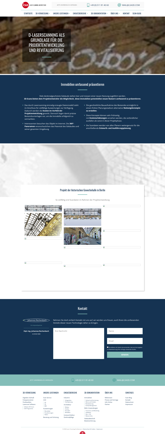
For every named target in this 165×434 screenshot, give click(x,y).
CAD (44, 400)
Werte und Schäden (91, 402)
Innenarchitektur (69, 415)
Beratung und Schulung (51, 417)
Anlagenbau (68, 400)
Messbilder (47, 411)
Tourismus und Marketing (92, 411)
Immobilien (88, 398)
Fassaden (67, 411)
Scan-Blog (128, 398)
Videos (46, 414)
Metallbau (67, 412)
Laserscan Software (29, 404)
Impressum (129, 404)
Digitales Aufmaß (28, 398)
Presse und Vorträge (111, 400)
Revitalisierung (89, 404)
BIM (45, 406)
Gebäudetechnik (89, 419)
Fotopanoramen (28, 400)
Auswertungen (48, 409)
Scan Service (47, 398)
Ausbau (67, 409)
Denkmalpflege (69, 417)
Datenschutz (129, 402)
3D (45, 404)
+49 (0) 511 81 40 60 (99, 5)
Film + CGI (88, 414)
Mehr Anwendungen (91, 408)
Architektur (67, 405)
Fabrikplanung (69, 402)
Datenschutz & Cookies (89, 429)
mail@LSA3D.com (131, 5)
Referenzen (108, 398)
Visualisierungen (48, 413)
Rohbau (67, 407)
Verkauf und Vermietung (92, 400)
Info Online (108, 402)
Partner (107, 404)
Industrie (67, 398)
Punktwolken (27, 402)
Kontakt (127, 400)
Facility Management (91, 405)
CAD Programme (28, 408)
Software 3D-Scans (29, 407)
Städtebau (88, 412)
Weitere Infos (89, 416)
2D (45, 402)
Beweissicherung (89, 421)
